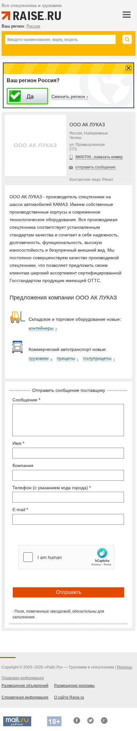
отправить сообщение (95, 167)
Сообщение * (26, 399)
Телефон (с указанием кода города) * (51, 487)
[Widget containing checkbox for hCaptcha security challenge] (66, 557)
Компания (22, 465)
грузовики (39, 358)
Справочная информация (25, 697)
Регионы (124, 667)
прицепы (66, 358)
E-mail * (20, 509)
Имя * (18, 443)
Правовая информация (23, 678)
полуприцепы (97, 358)
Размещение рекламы (74, 685)
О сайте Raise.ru (69, 697)
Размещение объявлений (25, 685)
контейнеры (41, 328)
